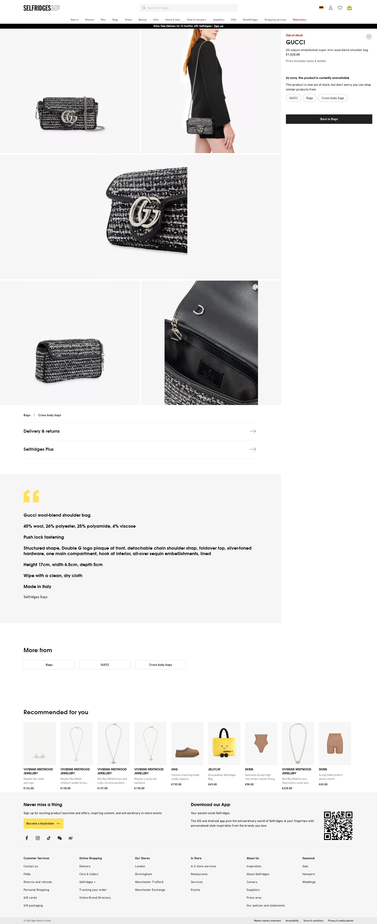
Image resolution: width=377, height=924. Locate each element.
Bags (27, 415)
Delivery (85, 866)
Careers (252, 882)
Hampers (308, 874)
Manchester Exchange (150, 889)
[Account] (331, 8)
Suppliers (253, 889)
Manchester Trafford (149, 882)
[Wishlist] (340, 8)
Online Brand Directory (95, 897)
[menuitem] (75, 20)
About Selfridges (258, 874)
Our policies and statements (266, 905)
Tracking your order (93, 889)
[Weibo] (71, 840)
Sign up (218, 26)
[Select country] (321, 8)
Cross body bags (49, 415)
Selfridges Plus (39, 449)
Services (197, 882)
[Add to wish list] (369, 36)
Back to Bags (329, 119)
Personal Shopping (36, 889)
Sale (305, 866)
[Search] (144, 8)
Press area (254, 897)
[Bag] (349, 8)
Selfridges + (87, 882)
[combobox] (191, 8)
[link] (39, 781)
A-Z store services (203, 866)
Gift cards (30, 897)
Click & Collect (88, 874)
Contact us (31, 866)
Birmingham (143, 874)
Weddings (309, 882)
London (140, 866)
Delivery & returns (42, 431)
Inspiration (254, 866)
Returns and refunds (38, 882)
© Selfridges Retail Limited (37, 920)
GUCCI (295, 42)
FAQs (27, 874)
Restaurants (199, 874)
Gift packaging (33, 905)
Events (195, 889)
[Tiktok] (49, 840)
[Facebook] (27, 840)
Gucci (31, 515)
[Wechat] (60, 840)
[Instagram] (38, 840)
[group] (187, 757)
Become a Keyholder (40, 823)
